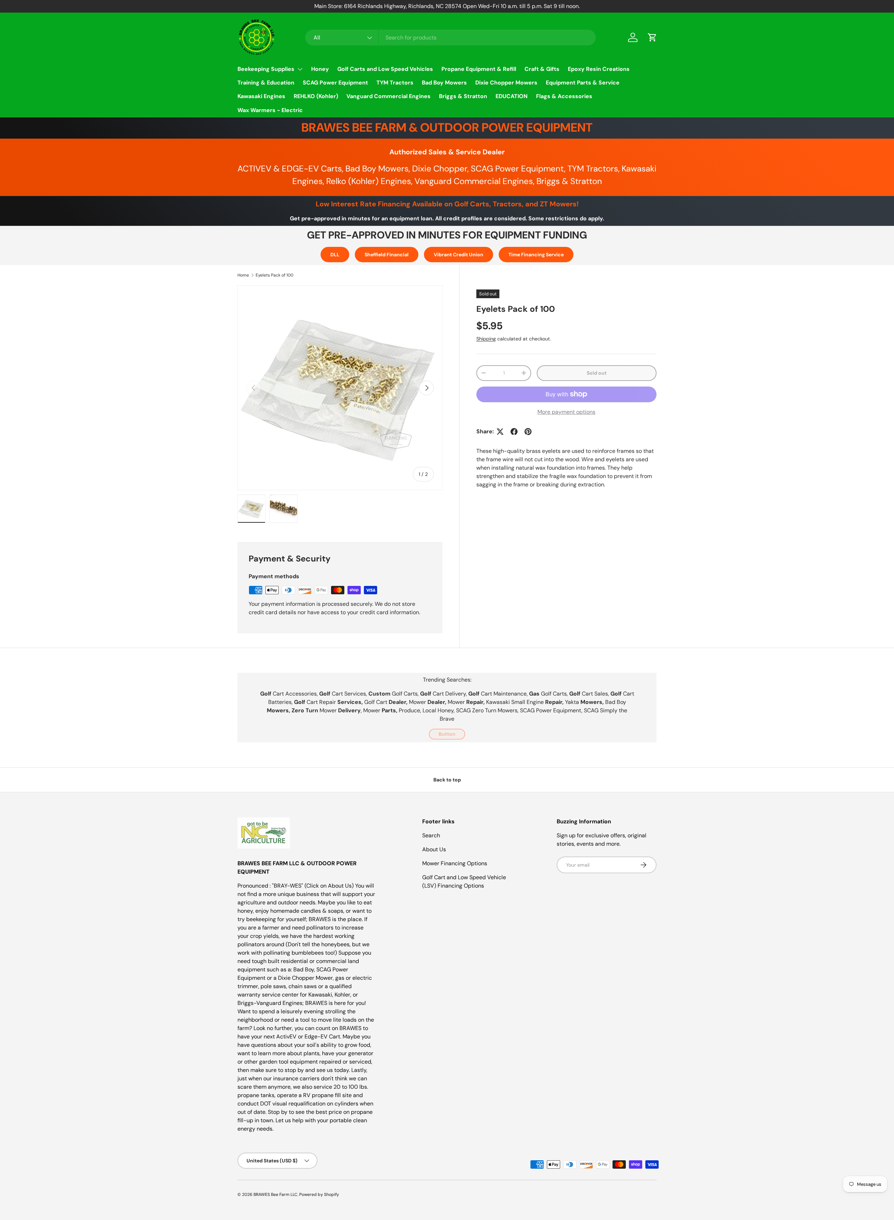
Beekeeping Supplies (265, 69)
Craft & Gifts (542, 69)
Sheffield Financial (387, 254)
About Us (434, 849)
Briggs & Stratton (463, 96)
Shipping (486, 339)
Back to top (447, 780)
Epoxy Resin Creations (599, 69)
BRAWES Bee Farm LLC (276, 1194)
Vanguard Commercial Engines (388, 96)
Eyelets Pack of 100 (274, 275)
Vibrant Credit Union (458, 254)
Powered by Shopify (319, 1194)
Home (243, 275)
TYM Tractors (394, 82)
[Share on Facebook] (514, 432)
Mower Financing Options (454, 863)
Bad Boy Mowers (444, 82)
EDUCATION (512, 96)
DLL (334, 254)
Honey (320, 69)
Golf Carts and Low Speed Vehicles (385, 69)
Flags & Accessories (564, 96)
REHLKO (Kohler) (316, 96)
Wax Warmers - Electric (270, 110)
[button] (652, 37)
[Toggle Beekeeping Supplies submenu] (300, 69)
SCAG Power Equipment (335, 82)
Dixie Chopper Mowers (506, 82)
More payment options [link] (566, 412)
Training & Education (265, 82)
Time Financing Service (536, 254)
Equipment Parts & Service (583, 82)
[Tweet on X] (500, 432)
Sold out (597, 373)
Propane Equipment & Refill (478, 69)
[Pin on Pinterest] (528, 432)
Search (431, 835)
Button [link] (447, 734)
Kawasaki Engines (261, 96)
